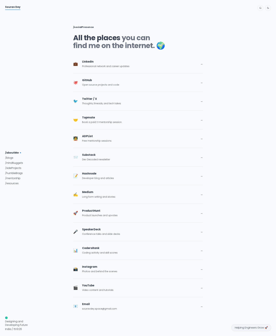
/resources (12, 183)
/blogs (9, 158)
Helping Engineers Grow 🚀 (251, 327)
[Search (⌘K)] (260, 8)
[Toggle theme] (268, 8)
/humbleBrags (14, 173)
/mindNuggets (14, 163)
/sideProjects (13, 168)
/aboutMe (12, 153)
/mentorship (12, 178)
